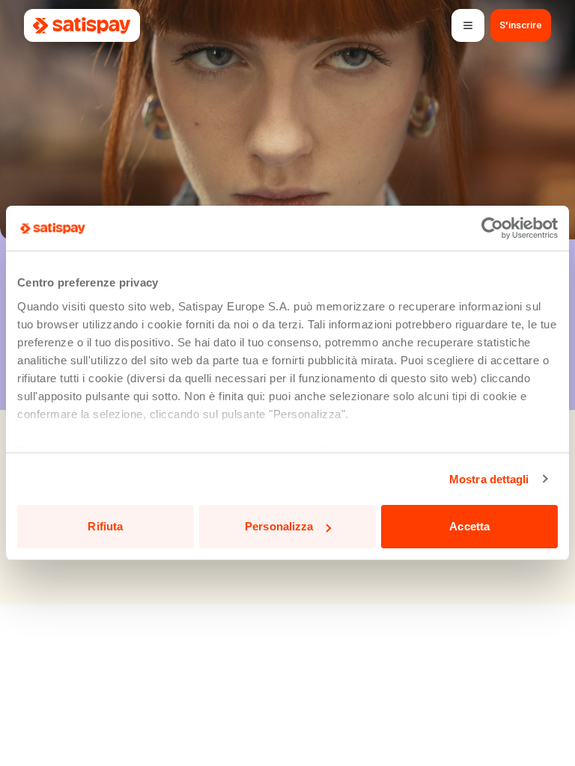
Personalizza (279, 526)
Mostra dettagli (489, 479)
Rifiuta (105, 526)
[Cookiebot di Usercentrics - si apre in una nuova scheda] (492, 228)
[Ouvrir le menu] (467, 25)
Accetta (469, 526)
